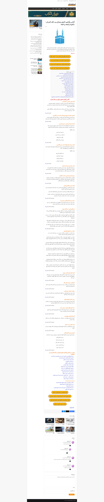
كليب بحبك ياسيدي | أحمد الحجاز (68, 79)
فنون (71, 8)
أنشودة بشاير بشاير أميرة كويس (67, 369)
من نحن (61, 0)
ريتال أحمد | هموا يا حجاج (68, 378)
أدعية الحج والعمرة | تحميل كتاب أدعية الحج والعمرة (63, 387)
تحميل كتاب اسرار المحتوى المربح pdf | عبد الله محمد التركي (36, 49)
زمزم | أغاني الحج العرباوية (69, 90)
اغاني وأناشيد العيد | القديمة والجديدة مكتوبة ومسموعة (60, 396)
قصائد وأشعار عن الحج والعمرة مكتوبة (60, 392)
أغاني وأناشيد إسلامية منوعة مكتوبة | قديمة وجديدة (59, 64)
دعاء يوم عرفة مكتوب (69, 389)
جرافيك (67, 8)
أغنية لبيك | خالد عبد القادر (68, 359)
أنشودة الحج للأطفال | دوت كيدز (67, 368)
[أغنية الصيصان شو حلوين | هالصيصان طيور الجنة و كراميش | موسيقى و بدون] (40, 69)
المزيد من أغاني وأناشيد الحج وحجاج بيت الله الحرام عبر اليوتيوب (62, 96)
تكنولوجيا (59, 8)
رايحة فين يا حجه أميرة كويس (67, 371)
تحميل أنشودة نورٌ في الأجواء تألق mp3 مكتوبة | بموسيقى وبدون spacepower (50, 425)
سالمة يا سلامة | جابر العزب (69, 89)
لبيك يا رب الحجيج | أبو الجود (69, 85)
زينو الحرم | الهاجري (69, 361)
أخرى (53, 8)
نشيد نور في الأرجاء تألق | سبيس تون (67, 83)
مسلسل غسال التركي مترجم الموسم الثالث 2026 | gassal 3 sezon (36, 44)
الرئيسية (74, 8)
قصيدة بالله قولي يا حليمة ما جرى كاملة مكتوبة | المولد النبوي (36, 41)
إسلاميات (63, 8)
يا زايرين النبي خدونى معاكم (68, 373)
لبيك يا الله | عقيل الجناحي (68, 364)
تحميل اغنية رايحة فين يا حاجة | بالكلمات (67, 80)
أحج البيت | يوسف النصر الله (69, 88)
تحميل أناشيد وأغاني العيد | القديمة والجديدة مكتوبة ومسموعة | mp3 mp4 (34, 73)
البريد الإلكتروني (72, 490)
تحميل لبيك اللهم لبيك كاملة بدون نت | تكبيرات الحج (60, 56)
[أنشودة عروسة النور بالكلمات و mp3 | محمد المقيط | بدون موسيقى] (70, 420)
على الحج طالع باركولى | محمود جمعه (67, 91)
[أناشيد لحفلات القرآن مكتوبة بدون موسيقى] (59, 420)
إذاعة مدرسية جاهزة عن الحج (59, 404)
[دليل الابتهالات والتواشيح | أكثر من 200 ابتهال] (40, 59)
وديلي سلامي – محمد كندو (68, 376)
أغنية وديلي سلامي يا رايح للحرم (68, 74)
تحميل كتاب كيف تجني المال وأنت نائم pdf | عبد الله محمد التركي (36, 51)
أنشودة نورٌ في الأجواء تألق (69, 95)
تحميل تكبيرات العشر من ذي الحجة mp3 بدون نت (60, 60)
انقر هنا (46, 113)
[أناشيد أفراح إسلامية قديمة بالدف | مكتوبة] (40, 66)
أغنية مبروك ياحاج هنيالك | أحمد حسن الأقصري (66, 78)
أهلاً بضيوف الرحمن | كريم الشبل (67, 366)
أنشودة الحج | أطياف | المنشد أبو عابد (66, 357)
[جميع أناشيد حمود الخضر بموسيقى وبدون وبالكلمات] (70, 429)
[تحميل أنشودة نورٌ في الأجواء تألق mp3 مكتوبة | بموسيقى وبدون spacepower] (49, 420)
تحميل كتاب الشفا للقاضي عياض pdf (36, 37)
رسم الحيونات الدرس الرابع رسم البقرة (36, 45)
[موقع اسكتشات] (72, 4)
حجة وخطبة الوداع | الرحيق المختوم (66, 384)
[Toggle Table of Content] (73, 71)
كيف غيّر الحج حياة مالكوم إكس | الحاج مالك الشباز (59, 400)
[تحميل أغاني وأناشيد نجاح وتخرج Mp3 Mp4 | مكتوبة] (40, 63)
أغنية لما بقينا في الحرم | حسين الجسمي (67, 77)
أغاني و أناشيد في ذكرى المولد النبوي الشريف (64, 382)
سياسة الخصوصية (65, 0)
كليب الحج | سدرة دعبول (69, 94)
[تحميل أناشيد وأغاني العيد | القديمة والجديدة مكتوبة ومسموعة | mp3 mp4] (40, 72)
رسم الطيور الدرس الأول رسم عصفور (36, 36)
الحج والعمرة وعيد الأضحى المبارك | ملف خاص (60, 68)
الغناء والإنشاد (72, 407)
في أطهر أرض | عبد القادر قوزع (68, 84)
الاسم (74, 487)
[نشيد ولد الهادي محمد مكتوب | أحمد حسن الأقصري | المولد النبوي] (59, 429)
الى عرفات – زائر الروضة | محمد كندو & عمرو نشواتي (63, 375)
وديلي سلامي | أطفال (69, 363)
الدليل (56, 8)
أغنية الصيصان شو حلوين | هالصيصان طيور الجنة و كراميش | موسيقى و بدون (34, 69)
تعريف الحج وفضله (69, 385)
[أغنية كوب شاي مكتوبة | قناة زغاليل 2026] (49, 429)
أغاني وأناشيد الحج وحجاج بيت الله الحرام (66, 73)
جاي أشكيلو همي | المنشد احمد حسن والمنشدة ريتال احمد (62, 356)
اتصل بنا (58, 0)
